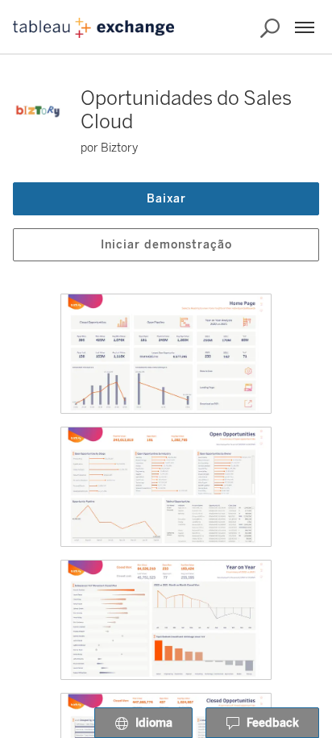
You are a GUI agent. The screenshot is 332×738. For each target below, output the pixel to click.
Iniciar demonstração (166, 245)
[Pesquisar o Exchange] (270, 28)
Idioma (153, 723)
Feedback (273, 723)
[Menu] (304, 27)
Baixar (166, 199)
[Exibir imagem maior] (166, 354)
